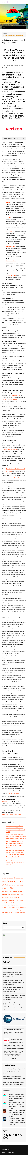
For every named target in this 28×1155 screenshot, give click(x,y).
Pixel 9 (8, 469)
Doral (8, 888)
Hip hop (15, 891)
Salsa (9, 910)
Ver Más (14, 1058)
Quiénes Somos (11, 1152)
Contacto (4, 1152)
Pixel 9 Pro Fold (7, 471)
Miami (16, 897)
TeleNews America (10, 1065)
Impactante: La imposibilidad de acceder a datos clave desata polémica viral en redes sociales (15, 852)
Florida (13, 888)
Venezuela (16, 912)
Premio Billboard (13, 902)
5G (2, 878)
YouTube (5, 914)
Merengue (11, 897)
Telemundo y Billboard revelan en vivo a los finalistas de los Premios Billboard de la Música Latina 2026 (16, 836)
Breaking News (15, 881)
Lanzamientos (8, 894)
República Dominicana (19, 907)
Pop (7, 903)
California (10, 885)
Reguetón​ (5, 907)
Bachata (4, 881)
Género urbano (7, 891)
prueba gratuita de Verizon (9, 449)
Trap (3, 912)
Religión (11, 907)
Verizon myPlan (15, 395)
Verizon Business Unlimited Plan (11, 399)
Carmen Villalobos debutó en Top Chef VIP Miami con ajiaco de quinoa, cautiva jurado (14, 1071)
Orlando (3, 902)
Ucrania (6, 912)
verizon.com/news (7, 801)
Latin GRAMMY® (19, 894)
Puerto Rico (14, 905)
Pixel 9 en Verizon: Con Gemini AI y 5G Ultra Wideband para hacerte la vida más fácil (14, 1034)
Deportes (4, 888)
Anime (5, 878)
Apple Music (10, 878)
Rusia (6, 909)
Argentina (17, 878)
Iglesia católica (21, 891)
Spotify (21, 910)
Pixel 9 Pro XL (21, 469)
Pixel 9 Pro (13, 469)
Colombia (16, 885)
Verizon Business (18, 477)
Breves (5, 885)
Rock (3, 909)
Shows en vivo (15, 909)
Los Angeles (5, 897)
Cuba (21, 885)
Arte (22, 878)
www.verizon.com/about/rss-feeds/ (11, 814)
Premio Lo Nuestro (6, 905)
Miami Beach (5, 900)
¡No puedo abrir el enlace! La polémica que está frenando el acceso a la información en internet (13, 989)
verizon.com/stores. (14, 793)
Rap (20, 905)
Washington (22, 912)
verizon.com (8, 790)
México (11, 900)
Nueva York (19, 900)
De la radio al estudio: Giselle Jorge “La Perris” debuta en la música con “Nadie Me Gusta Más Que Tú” (13, 974)
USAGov (11, 912)
